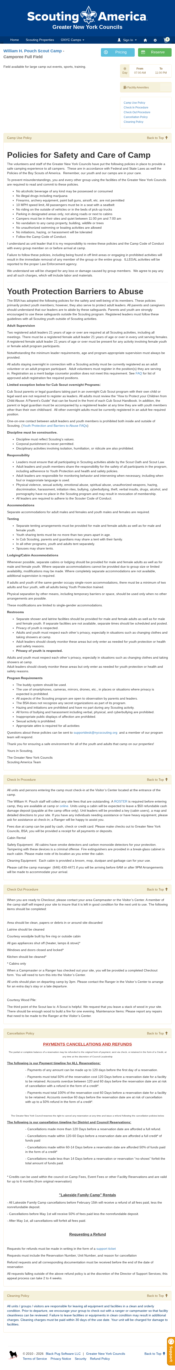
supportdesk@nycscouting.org (96, 732)
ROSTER (120, 801)
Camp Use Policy (134, 102)
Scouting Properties (40, 40)
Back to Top (156, 138)
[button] (128, 39)
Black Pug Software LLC (63, 1353)
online (64, 806)
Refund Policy (100, 1358)
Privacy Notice (61, 1358)
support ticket (106, 1248)
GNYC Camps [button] (71, 40)
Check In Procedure (136, 107)
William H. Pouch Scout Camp (32, 51)
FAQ (139, 373)
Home (14, 40)
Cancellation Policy (136, 117)
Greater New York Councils (105, 1353)
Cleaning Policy (133, 121)
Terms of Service (35, 1358)
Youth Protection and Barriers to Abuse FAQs (55, 425)
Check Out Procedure (137, 112)
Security (80, 1358)
